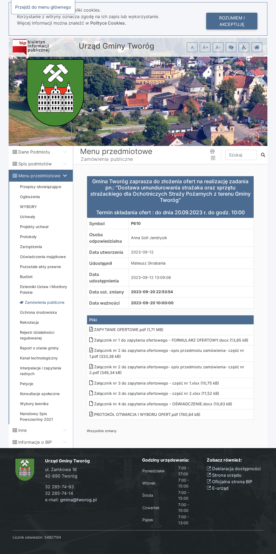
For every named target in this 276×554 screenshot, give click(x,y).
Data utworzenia (106, 252)
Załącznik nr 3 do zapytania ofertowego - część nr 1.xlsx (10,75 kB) (156, 383)
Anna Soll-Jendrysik (149, 237)
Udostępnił (100, 263)
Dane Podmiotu (34, 152)
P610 (136, 223)
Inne (22, 430)
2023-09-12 (142, 252)
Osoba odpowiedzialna (105, 238)
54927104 (52, 537)
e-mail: (71, 499)
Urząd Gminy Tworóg (116, 46)
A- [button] (218, 47)
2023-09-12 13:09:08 (151, 277)
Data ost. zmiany (106, 292)
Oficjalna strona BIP (231, 481)
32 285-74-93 (59, 486)
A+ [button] (206, 47)
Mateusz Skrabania (148, 263)
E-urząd (220, 488)
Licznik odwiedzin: (28, 537)
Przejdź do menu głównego (43, 7)
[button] (231, 47)
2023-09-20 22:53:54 (152, 291)
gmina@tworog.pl (78, 499)
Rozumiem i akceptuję (232, 21)
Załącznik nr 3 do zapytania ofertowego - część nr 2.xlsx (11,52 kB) (156, 393)
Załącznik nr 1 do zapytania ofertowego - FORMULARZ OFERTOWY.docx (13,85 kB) (171, 340)
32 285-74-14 (59, 493)
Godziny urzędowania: (165, 460)
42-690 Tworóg (61, 476)
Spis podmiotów (35, 163)
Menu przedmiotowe (39, 175)
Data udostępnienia (104, 277)
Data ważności (104, 303)
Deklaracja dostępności (236, 468)
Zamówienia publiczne (107, 159)
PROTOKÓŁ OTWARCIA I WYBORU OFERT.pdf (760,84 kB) (147, 414)
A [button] (192, 47)
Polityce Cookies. (108, 23)
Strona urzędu (226, 475)
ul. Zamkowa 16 (61, 469)
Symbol (97, 223)
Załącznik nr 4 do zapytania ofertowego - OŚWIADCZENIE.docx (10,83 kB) (163, 404)
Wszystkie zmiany (101, 431)
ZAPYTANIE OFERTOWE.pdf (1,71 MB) (128, 329)
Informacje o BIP (35, 442)
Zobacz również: (224, 460)
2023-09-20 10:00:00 (152, 303)
